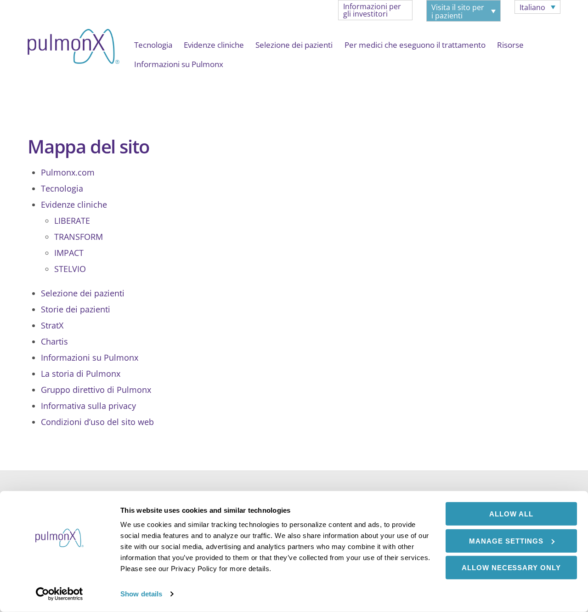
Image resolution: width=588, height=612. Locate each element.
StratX (52, 325)
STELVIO (70, 268)
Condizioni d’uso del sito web (97, 421)
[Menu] (36, 82)
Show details (141, 594)
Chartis (54, 341)
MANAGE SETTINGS (506, 540)
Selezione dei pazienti (294, 45)
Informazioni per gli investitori (372, 10)
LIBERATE (72, 220)
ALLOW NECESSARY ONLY (511, 568)
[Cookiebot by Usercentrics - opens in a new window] (59, 594)
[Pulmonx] (73, 59)
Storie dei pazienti (75, 309)
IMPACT (69, 252)
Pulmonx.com (68, 172)
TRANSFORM (78, 236)
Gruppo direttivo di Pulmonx (96, 389)
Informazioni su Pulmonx (178, 64)
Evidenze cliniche (214, 45)
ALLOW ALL (511, 514)
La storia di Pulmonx (80, 373)
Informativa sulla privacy (88, 405)
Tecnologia (153, 45)
